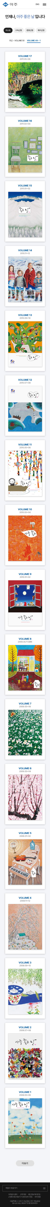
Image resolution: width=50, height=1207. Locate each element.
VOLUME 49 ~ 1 (34, 40)
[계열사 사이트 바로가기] (44, 4)
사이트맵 (37, 1197)
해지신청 (41, 30)
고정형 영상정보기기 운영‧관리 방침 (20, 1197)
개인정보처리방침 (34, 1194)
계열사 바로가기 (11, 1188)
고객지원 (23, 1194)
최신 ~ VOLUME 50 (17, 40)
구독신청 (18, 30)
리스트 (8, 30)
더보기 (25, 1163)
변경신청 (30, 30)
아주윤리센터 (12, 1194)
